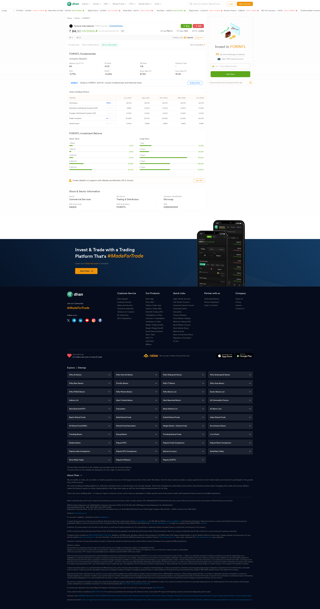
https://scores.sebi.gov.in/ (87, 537)
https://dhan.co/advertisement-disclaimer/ (136, 584)
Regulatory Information (182, 338)
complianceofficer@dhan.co (159, 523)
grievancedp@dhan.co (174, 521)
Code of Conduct (211, 305)
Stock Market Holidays (182, 318)
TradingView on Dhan (154, 315)
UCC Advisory (185, 596)
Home (69, 18)
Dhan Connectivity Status (183, 335)
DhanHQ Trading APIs (154, 312)
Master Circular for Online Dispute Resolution (237, 600)
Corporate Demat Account (183, 305)
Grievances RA (125, 600)
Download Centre (180, 309)
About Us (239, 299)
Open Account (245, 4)
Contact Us (240, 309)
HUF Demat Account (181, 302)
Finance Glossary (179, 315)
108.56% (200, 164)
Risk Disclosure (154, 600)
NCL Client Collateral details (218, 596)
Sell (199, 26)
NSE (157, 588)
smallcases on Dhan (153, 322)
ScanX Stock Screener (154, 331)
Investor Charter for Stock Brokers (126, 596)
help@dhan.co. (105, 517)
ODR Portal (110, 596)
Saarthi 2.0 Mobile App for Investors (209, 600)
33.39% (201, 152)
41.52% (201, 146)
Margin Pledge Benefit (154, 328)
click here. (203, 523)
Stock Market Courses (181, 325)
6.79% (131, 158)
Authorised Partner (211, 299)
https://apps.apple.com (203, 537)
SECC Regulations (124, 318)
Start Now (230, 74)
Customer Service (124, 302)
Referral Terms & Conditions (187, 600)
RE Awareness (122, 315)
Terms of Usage (87, 600)
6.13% (131, 146)
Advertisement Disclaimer (168, 600)
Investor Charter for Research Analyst (167, 596)
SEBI (79, 596)
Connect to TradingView (155, 318)
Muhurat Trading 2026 (182, 322)
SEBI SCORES (93, 535)
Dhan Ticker (150, 335)
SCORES (103, 596)
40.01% (131, 170)
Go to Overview (196, 45)
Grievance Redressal (125, 309)
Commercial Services (116, 26)
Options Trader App (153, 305)
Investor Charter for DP (146, 596)
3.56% (131, 152)
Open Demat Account (181, 299)
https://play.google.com (167, 537)
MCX (162, 588)
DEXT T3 (149, 338)
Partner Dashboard (211, 302)
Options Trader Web (153, 309)
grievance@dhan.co (141, 521)
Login (231, 4)
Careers (239, 305)
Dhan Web (150, 302)
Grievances (116, 600)
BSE (153, 588)
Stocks (77, 18)
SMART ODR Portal (105, 535)
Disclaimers (97, 600)
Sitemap (82, 367)
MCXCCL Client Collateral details (240, 596)
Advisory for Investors (125, 312)
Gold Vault (150, 341)
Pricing (238, 302)
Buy (188, 26)
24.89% (131, 164)
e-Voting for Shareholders (199, 596)
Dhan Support (122, 299)
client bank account (80, 513)
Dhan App (150, 299)
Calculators (177, 312)
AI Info (175, 341)
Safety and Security (124, 305)
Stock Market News (181, 328)
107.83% (201, 170)
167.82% (201, 158)
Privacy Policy (106, 600)
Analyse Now (195, 83)
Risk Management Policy (140, 600)
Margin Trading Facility (154, 325)
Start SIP (199, 180)
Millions (149, 344)
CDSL (97, 596)
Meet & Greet (178, 331)
